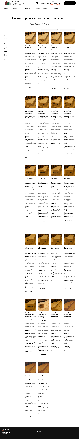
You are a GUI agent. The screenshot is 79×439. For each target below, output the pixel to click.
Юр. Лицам (40, 430)
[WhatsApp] (37, 3)
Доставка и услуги (41, 8)
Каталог (15, 8)
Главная (5, 8)
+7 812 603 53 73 (55, 1)
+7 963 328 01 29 (55, 3)
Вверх (75, 430)
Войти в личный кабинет (54, 4)
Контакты (55, 8)
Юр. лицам (26, 8)
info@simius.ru (5, 430)
